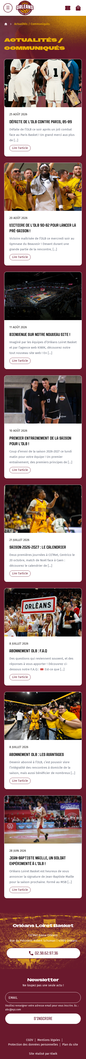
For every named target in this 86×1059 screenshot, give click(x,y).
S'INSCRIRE (43, 1019)
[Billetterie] (67, 8)
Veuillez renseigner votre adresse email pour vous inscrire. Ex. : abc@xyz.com (41, 1007)
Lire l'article (20, 148)
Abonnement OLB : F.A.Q (28, 651)
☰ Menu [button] (8, 7)
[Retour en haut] (76, 1050)
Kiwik (53, 1053)
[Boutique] (78, 8)
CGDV (29, 1040)
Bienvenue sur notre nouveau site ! (39, 335)
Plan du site (70, 1044)
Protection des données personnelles (33, 1044)
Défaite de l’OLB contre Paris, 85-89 (40, 122)
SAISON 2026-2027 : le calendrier (37, 547)
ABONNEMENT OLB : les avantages (36, 755)
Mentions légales (48, 1040)
